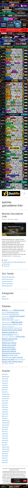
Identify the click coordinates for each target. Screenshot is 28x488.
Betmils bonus (5, 314)
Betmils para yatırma (9, 343)
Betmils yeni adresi (8, 359)
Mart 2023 (4, 431)
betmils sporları (6, 264)
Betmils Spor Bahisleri (9, 351)
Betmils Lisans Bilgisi (7, 283)
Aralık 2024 (5, 385)
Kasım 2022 (5, 440)
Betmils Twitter (13, 355)
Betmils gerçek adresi (6, 322)
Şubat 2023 (5, 433)
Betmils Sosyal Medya (9, 349)
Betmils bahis (4, 312)
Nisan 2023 (5, 429)
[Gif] (14, 80)
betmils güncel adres (10, 326)
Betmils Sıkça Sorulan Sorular (11, 353)
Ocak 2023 (5, 436)
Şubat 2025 (5, 380)
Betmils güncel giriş (18, 327)
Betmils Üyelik (7, 361)
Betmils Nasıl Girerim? (8, 340)
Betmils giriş (16, 322)
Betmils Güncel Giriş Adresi (12, 330)
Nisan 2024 (5, 403)
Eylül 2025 (4, 374)
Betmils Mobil (20, 336)
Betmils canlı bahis (5, 316)
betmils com (16, 319)
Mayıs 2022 (5, 453)
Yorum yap (6, 266)
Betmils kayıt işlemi (5, 336)
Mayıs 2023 (5, 427)
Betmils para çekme (9, 345)
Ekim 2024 (4, 389)
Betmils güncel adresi (7, 328)
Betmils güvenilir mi (9, 332)
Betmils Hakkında (7, 334)
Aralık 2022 (5, 438)
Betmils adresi (19, 310)
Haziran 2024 (5, 398)
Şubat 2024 (5, 407)
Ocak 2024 (5, 409)
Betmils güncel (4, 326)
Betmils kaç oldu (12, 336)
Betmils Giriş (5, 298)
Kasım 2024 (5, 387)
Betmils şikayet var (5, 363)
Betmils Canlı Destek (17, 316)
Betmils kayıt (16, 334)
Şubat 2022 (5, 460)
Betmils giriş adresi (7, 324)
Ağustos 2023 (5, 420)
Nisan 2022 (5, 455)
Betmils (6, 260)
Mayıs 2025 (5, 378)
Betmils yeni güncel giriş (20, 359)
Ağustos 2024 (5, 394)
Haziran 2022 (5, 451)
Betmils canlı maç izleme (8, 318)
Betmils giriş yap (8, 262)
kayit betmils (11, 363)
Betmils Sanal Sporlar (8, 347)
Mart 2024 (4, 405)
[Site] (14, 50)
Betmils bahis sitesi (12, 312)
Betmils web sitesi (6, 357)
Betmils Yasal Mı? (17, 357)
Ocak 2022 (5, 462)
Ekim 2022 (4, 442)
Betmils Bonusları (14, 314)
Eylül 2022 (4, 444)
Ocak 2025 (5, 383)
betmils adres (10, 310)
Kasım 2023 (5, 414)
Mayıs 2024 (5, 400)
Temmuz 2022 (5, 449)
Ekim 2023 (4, 416)
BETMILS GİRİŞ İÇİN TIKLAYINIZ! (14, 30)
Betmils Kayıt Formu (7, 281)
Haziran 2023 (5, 425)
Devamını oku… (17, 256)
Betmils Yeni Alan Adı (7, 279)
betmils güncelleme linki (19, 262)
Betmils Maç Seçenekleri (8, 277)
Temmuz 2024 (6, 396)
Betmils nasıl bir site (9, 339)
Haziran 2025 (5, 376)
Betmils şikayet (17, 361)
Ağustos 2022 (5, 447)
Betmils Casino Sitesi (8, 319)
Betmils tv (5, 355)
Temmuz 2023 (6, 422)
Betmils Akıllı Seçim (7, 285)
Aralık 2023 (5, 411)
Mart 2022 (4, 458)
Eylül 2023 (4, 418)
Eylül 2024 (4, 392)
